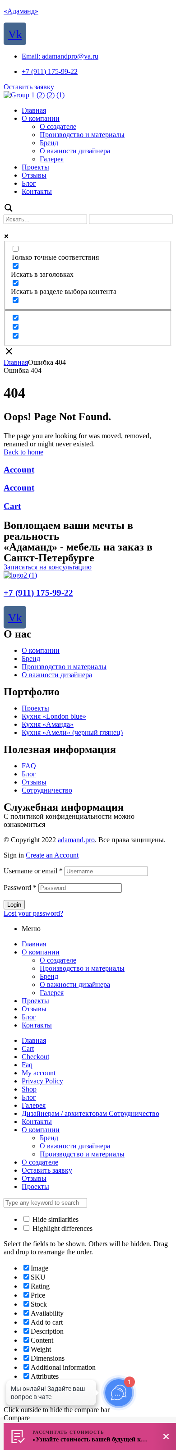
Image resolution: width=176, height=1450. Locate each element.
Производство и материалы (64, 666)
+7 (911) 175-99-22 (38, 592)
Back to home (23, 452)
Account (19, 469)
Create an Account (52, 855)
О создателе (58, 960)
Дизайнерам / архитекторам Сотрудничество (90, 1113)
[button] (29, 87)
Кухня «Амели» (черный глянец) (72, 732)
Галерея (52, 992)
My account (39, 1073)
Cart (12, 506)
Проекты (35, 708)
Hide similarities (55, 1219)
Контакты (37, 1025)
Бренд (31, 658)
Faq (27, 1065)
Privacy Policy (42, 1081)
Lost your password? (33, 913)
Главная (16, 362)
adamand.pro (76, 840)
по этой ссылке (70, 824)
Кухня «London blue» (54, 716)
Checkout (35, 1056)
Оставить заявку (47, 1170)
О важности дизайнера (57, 675)
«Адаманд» (21, 11)
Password (20, 887)
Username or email (33, 871)
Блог (29, 774)
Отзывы (34, 782)
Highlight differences (62, 1228)
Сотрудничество (47, 790)
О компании (41, 650)
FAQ (29, 766)
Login (14, 904)
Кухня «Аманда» (48, 724)
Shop (29, 1089)
